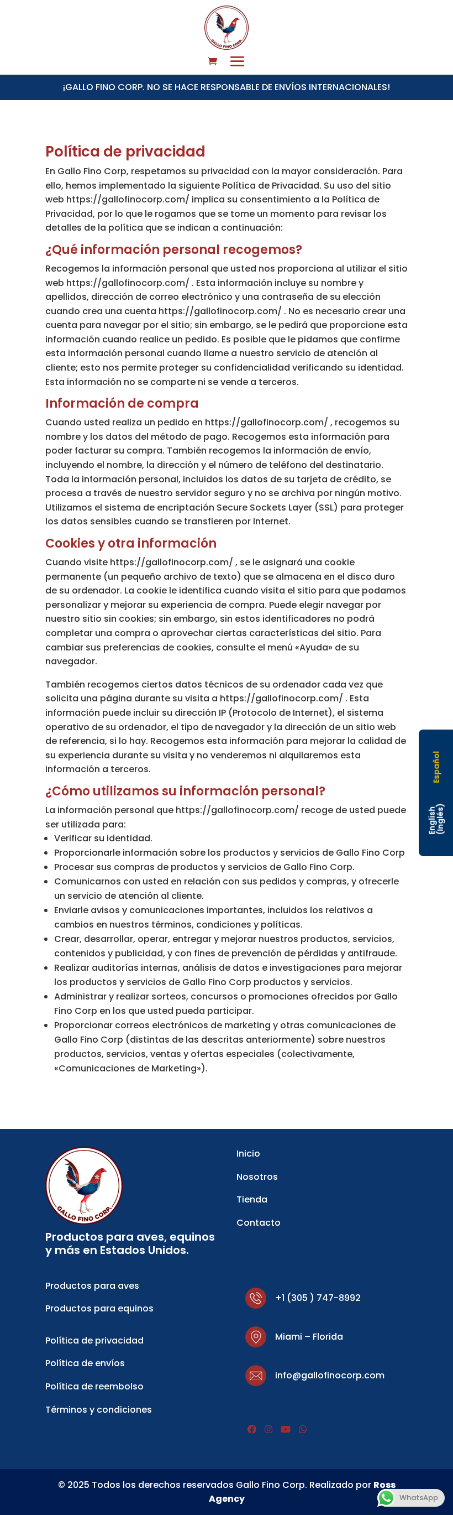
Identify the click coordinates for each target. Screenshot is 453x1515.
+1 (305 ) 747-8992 (318, 1298)
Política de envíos (85, 1363)
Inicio (248, 1153)
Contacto (258, 1222)
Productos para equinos (99, 1308)
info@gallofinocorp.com (329, 1375)
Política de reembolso (94, 1386)
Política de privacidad (94, 1340)
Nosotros (257, 1176)
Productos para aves (92, 1285)
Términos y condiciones (98, 1409)
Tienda (251, 1199)
